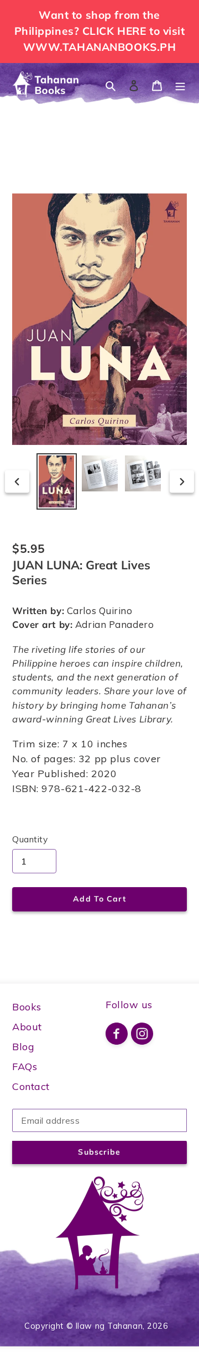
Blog (23, 1046)
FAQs (24, 1066)
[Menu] (180, 85)
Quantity (30, 839)
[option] (56, 481)
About (27, 1026)
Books (26, 1006)
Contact (31, 1086)
